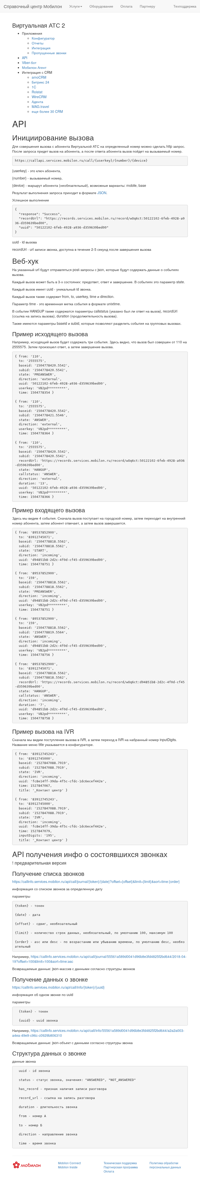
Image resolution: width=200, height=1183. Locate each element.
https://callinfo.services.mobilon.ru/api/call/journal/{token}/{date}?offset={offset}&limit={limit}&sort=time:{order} (96, 881)
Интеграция (41, 47)
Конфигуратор (43, 38)
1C (34, 86)
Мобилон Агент (34, 67)
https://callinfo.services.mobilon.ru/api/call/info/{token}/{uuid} (58, 987)
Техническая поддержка (120, 1163)
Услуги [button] (74, 6)
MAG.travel (40, 106)
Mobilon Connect (69, 1163)
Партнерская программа (121, 1167)
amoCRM (39, 77)
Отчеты (37, 43)
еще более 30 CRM (47, 111)
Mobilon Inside (68, 1167)
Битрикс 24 (40, 82)
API (24, 57)
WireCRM (39, 96)
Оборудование (101, 6)
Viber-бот (29, 62)
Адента (37, 101)
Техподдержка (184, 6)
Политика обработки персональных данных (165, 1165)
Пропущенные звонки (49, 52)
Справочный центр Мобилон (33, 6)
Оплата (126, 6)
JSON (101, 192)
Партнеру (147, 6)
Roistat (37, 91)
